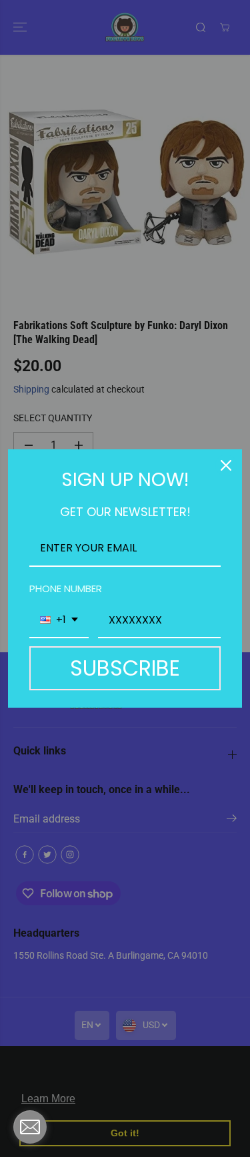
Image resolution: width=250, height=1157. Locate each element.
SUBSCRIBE (125, 668)
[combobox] (59, 620)
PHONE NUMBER (65, 589)
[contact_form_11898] (30, 1127)
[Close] (226, 465)
